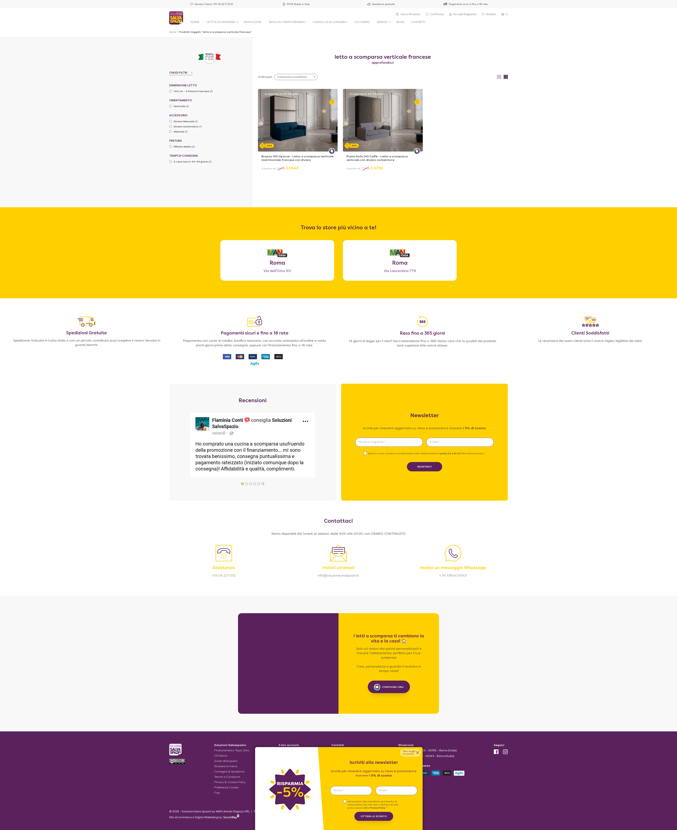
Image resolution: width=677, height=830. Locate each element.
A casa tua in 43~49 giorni (191, 162)
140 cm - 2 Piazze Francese (191, 91)
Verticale (179, 106)
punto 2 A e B (448, 454)
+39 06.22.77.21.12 (222, 4)
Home (172, 32)
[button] (263, 119)
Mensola (179, 132)
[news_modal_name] (351, 790)
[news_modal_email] (396, 790)
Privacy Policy (377, 808)
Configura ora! (393, 687)
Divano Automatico (186, 127)
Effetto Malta (182, 147)
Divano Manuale (184, 121)
